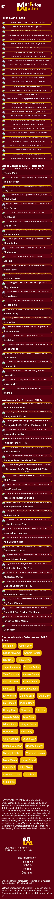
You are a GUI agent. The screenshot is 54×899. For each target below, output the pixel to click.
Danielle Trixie (11, 717)
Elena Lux (26, 710)
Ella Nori (41, 710)
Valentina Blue (11, 681)
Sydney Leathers (12, 753)
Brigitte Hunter (34, 745)
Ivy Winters (9, 695)
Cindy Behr (25, 645)
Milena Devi (9, 724)
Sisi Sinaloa (9, 702)
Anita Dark (44, 695)
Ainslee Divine (31, 674)
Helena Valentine (12, 745)
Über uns (27, 872)
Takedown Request (27, 863)
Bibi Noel (8, 659)
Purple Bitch (27, 702)
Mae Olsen (29, 717)
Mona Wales (10, 760)
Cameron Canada (28, 688)
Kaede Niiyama (11, 652)
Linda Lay (26, 731)
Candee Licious (12, 774)
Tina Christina (11, 674)
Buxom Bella (27, 695)
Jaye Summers (11, 667)
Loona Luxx (29, 738)
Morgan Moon (28, 724)
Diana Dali (9, 767)
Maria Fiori (9, 645)
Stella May (9, 781)
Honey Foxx (10, 710)
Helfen (27, 868)
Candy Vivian (30, 681)
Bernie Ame (24, 659)
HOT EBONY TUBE (12, 800)
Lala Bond (30, 774)
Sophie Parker (32, 652)
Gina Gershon (11, 738)
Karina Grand (28, 760)
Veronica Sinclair (35, 753)
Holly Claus (25, 767)
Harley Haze (10, 731)
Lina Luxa (8, 688)
